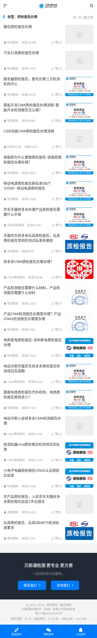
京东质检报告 (14, 225)
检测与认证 (12, 147)
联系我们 (32, 585)
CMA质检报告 (14, 277)
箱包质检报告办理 (18, 26)
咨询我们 (65, 585)
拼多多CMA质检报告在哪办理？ (29, 261)
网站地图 (65, 605)
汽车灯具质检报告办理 (21, 53)
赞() (56, 42)
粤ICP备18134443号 (48, 613)
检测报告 (11, 42)
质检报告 (48, 6)
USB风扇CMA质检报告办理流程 (29, 131)
